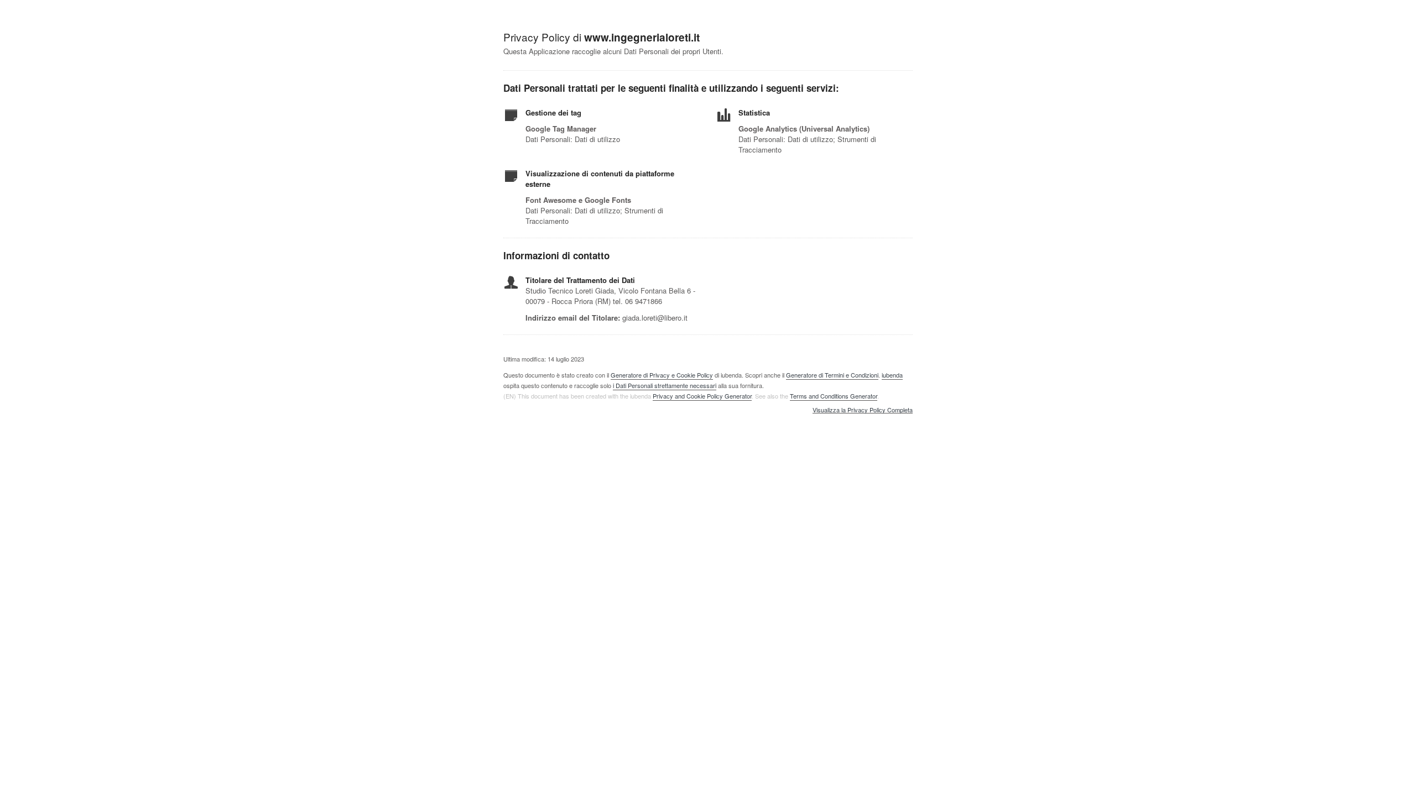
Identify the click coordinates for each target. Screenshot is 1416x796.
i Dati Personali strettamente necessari (664, 385)
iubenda (892, 374)
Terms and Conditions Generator (833, 395)
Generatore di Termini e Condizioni (832, 374)
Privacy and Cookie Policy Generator (702, 395)
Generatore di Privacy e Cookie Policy (662, 374)
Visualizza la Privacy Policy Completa (863, 410)
